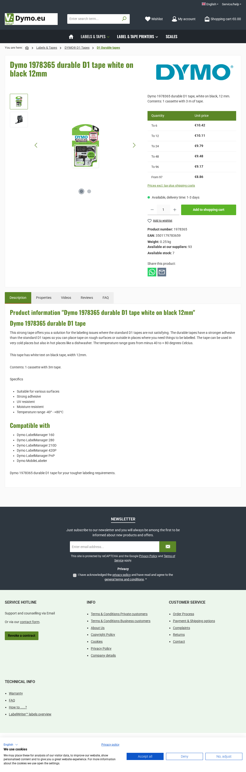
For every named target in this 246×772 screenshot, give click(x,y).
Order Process (183, 614)
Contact (179, 642)
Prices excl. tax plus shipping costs (171, 185)
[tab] (18, 298)
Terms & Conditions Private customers (119, 614)
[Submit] (167, 546)
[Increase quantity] (174, 210)
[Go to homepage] (31, 19)
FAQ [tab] (106, 298)
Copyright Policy (103, 635)
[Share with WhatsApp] (152, 272)
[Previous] (36, 145)
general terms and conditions (124, 579)
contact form (29, 622)
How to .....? (18, 707)
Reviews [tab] (87, 298)
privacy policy (121, 575)
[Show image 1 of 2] (81, 191)
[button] (11, 744)
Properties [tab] (43, 298)
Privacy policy (110, 744)
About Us (98, 628)
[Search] (124, 19)
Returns (179, 635)
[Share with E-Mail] (161, 272)
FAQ (12, 700)
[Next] (134, 145)
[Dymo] (194, 72)
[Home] (71, 36)
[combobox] (93, 19)
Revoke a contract (21, 636)
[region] (74, 145)
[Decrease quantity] (152, 210)
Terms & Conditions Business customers (120, 621)
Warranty (16, 693)
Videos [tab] (66, 298)
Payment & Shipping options (194, 621)
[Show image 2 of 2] (89, 191)
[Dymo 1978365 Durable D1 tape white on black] (85, 145)
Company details (103, 656)
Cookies (97, 642)
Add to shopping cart (208, 210)
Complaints (181, 628)
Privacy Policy (148, 556)
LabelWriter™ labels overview (30, 714)
